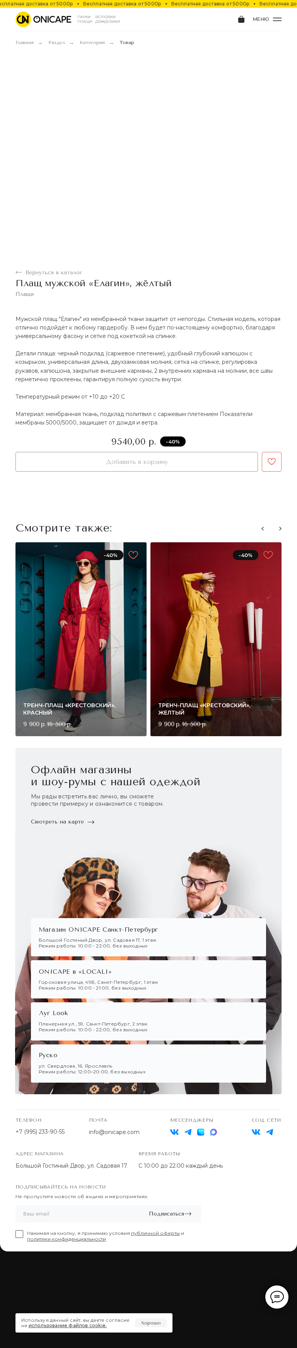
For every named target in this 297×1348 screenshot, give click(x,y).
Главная (24, 42)
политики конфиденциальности (66, 1239)
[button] (280, 528)
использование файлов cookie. (68, 1325)
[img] (256, 1132)
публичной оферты (155, 1233)
